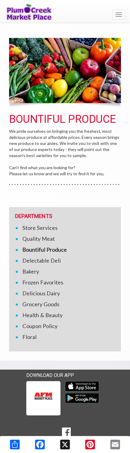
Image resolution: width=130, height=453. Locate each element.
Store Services (39, 227)
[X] (65, 444)
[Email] (115, 444)
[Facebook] (40, 444)
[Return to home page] (65, 12)
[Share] (15, 444)
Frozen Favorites (42, 282)
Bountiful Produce (44, 249)
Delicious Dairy (41, 293)
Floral (29, 337)
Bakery (30, 271)
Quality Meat (38, 238)
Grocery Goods (40, 304)
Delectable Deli (41, 260)
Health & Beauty (42, 315)
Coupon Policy (39, 326)
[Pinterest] (90, 444)
